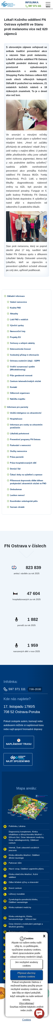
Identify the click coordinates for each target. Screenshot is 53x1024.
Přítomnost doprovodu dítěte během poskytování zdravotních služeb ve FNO (28, 482)
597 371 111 (17, 689)
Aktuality (14, 314)
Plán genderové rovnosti (21, 375)
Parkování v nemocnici (20, 445)
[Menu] (48, 3)
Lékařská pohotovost (19, 433)
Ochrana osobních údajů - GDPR (25, 361)
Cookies (26, 1020)
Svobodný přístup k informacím (24, 355)
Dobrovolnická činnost (20, 349)
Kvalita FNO (15, 308)
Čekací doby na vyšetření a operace (26, 475)
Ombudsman (16, 489)
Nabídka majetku (17, 399)
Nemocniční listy (17, 331)
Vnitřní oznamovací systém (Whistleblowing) (22, 368)
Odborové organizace (20, 393)
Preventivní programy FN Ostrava (25, 439)
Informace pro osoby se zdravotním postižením (26, 426)
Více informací (26, 1003)
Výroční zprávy (17, 325)
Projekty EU (15, 337)
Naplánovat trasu (19, 744)
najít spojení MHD (18, 761)
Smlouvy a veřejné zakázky (22, 343)
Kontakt (13, 387)
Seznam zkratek (17, 507)
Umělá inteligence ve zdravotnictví (25, 413)
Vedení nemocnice (18, 302)
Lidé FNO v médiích (19, 319)
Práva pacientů (17, 457)
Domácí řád (15, 469)
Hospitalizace (16, 419)
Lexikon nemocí (17, 495)
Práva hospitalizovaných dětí (23, 463)
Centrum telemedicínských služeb (25, 381)
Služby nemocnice (18, 451)
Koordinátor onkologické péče (24, 501)
